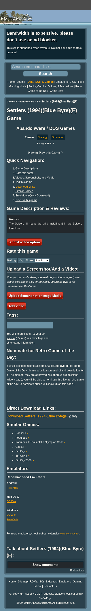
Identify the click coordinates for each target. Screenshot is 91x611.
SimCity (21, 451)
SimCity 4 (22, 455)
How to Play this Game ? (45, 152)
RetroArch (12, 487)
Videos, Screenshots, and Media (34, 177)
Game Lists (56, 90)
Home (11, 81)
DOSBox (11, 501)
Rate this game (24, 173)
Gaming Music (18, 86)
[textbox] (26, 325)
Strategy (42, 137)
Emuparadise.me (42, 602)
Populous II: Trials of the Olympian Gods (40, 442)
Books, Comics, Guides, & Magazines (50, 86)
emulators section (69, 533)
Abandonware (26, 101)
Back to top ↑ (77, 570)
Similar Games (24, 191)
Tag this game (23, 182)
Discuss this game (26, 200)
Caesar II (21, 433)
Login (20, 81)
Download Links (25, 186)
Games (11, 101)
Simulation (57, 137)
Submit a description (24, 242)
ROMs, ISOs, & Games (40, 81)
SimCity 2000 (24, 460)
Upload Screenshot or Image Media (35, 295)
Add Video (16, 306)
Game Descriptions (26, 168)
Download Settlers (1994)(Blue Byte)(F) (37, 416)
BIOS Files (76, 81)
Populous (22, 437)
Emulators (62, 81)
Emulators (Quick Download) (32, 195)
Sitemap (23, 581)
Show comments (45, 565)
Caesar (21, 446)
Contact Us (50, 586)
